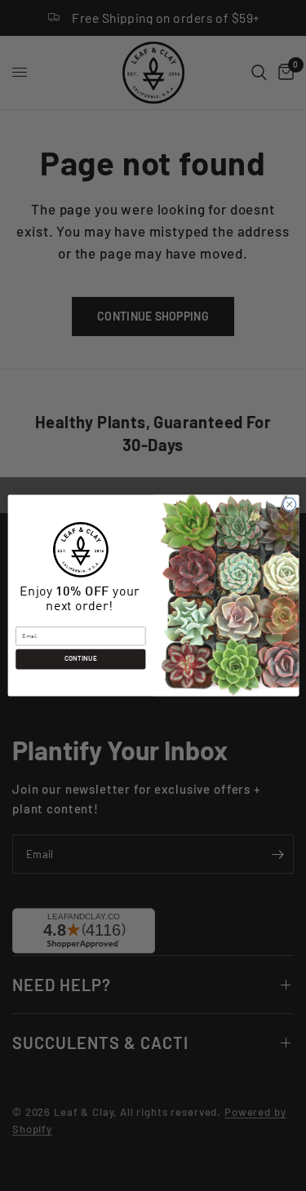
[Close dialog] (288, 504)
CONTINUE (80, 659)
